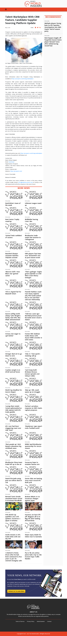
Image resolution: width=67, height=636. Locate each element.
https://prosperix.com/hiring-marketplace (22, 79)
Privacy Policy (30, 621)
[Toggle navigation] (6, 9)
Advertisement (41, 621)
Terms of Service (20, 621)
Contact (49, 621)
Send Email (11, 162)
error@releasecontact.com (25, 182)
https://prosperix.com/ (16, 171)
